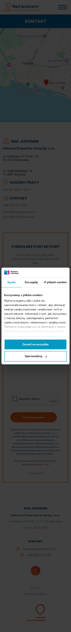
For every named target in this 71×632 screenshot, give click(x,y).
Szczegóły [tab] (31, 282)
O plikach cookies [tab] (55, 282)
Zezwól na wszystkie (35, 344)
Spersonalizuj (33, 356)
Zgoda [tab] (11, 282)
